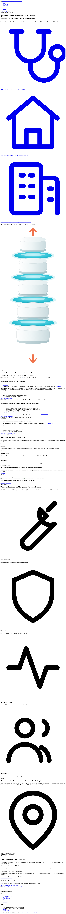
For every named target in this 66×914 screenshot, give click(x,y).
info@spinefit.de (6, 910)
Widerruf (38, 912)
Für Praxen (5, 4)
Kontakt (4, 9)
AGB (34, 912)
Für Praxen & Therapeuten (8, 896)
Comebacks (5, 7)
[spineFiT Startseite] (11, 1)
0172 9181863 (6, 909)
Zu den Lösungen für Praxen (7, 398)
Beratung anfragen (4, 11)
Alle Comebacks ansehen (6, 878)
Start (4, 3)
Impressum (24, 912)
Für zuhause (5, 5)
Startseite (5, 902)
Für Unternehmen (6, 6)
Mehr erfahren (58, 386)
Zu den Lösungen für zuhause (7, 416)
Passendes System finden (6, 483)
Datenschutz (29, 912)
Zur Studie (3, 473)
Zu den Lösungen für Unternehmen (8, 433)
